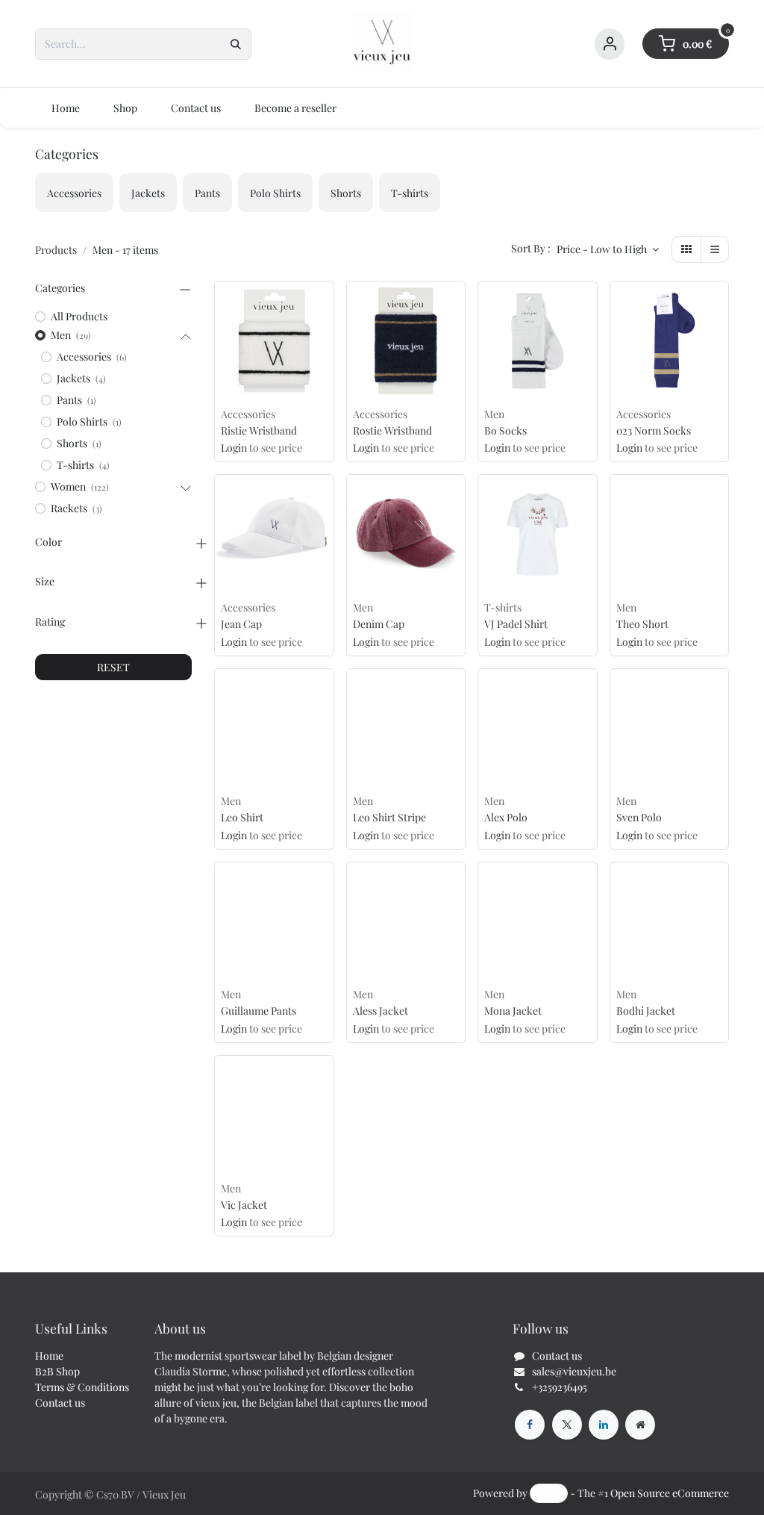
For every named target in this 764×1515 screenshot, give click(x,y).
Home (49, 1355)
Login (234, 448)
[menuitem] (66, 108)
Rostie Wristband (392, 431)
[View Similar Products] (326, 337)
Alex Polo (505, 818)
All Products (79, 316)
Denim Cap (378, 624)
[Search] (236, 44)
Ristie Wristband (259, 431)
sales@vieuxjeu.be (574, 1371)
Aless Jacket (380, 1011)
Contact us (60, 1403)
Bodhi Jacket (645, 1011)
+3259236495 (559, 1387)
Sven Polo (639, 818)
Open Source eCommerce (669, 1493)
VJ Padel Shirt (516, 624)
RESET (113, 667)
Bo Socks (505, 431)
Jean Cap (241, 624)
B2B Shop (57, 1371)
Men (494, 414)
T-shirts (503, 607)
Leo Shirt (242, 818)
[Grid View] (686, 249)
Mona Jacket (513, 1011)
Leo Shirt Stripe (389, 818)
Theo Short (642, 624)
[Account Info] (609, 44)
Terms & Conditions (82, 1387)
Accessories (248, 414)
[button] (608, 249)
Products (56, 250)
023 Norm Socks (653, 431)
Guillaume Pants (258, 1011)
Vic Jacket (244, 1205)
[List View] (715, 249)
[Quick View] (326, 304)
